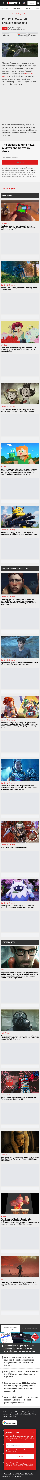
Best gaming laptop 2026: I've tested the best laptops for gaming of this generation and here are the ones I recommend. (20, 1387)
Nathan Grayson (16, 28)
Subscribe (32, 3)
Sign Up (20, 1456)
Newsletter (34, 35)
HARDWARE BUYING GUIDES (10, 1328)
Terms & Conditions (18, 1465)
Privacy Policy (27, 1464)
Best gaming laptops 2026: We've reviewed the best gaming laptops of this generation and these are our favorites (20, 1361)
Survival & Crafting (15, 14)
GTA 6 (28, 8)
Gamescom (16, 8)
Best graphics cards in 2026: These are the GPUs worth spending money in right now (21, 1374)
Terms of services (26, 168)
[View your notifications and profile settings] (19, 3)
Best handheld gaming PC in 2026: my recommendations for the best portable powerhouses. (21, 1400)
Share (7, 35)
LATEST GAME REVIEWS (30, 1328)
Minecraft (26, 14)
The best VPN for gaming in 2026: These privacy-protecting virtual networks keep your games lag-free (19, 1348)
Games (4, 14)
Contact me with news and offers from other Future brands (20, 1451)
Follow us (23, 35)
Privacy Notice (29, 170)
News (5, 29)
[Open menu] (3, 3)
